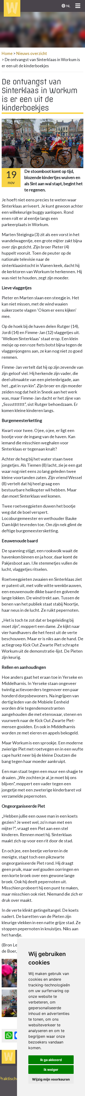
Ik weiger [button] (51, 1069)
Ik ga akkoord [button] (51, 1060)
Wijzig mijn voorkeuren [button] (51, 1079)
